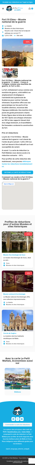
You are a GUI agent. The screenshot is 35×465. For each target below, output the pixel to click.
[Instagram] (17, 419)
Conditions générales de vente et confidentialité (17, 461)
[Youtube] (22, 419)
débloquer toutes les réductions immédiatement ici (17, 164)
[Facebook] (13, 419)
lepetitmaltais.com (14, 432)
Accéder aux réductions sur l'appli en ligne (18, 2)
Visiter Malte (25, 432)
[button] (3, 380)
